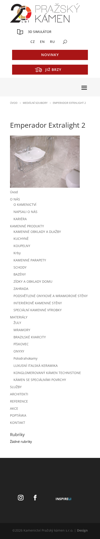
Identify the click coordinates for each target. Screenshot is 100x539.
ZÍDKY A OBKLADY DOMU (32, 281)
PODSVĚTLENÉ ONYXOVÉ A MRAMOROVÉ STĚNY (50, 296)
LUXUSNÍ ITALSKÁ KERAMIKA (35, 365)
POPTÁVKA (18, 415)
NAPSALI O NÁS (25, 211)
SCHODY (20, 267)
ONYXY (18, 351)
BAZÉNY (19, 274)
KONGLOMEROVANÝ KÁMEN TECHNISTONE (47, 373)
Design (82, 530)
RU (52, 42)
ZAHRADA (20, 288)
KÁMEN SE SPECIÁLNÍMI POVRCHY (39, 379)
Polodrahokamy (25, 358)
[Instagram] (20, 498)
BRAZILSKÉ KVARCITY (29, 337)
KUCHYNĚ (21, 238)
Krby (17, 253)
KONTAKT (17, 422)
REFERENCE (19, 401)
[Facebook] (35, 498)
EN (42, 42)
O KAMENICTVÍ (24, 204)
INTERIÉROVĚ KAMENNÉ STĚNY (37, 303)
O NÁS (15, 199)
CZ (32, 42)
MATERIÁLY (18, 317)
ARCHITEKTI (19, 394)
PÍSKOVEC (21, 344)
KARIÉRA (20, 219)
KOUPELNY (21, 246)
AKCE (14, 408)
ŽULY (17, 322)
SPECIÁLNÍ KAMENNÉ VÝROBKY (37, 310)
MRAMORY (21, 330)
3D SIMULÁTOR (39, 31)
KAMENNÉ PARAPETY (29, 260)
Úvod (14, 192)
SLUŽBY (16, 387)
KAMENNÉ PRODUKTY (27, 226)
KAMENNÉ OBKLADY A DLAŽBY (37, 231)
